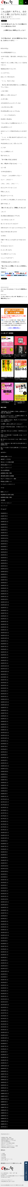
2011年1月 (3, 1029)
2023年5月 (3, 618)
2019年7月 (3, 746)
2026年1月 (3, 532)
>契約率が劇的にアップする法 (8, 1140)
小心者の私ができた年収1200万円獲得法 (7, 401)
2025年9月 (3, 543)
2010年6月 (3, 1049)
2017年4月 (3, 821)
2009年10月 (4, 1065)
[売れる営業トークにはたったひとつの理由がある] (20, 368)
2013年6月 (3, 949)
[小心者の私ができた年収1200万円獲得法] (7, 391)
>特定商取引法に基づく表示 (8, 1181)
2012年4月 (3, 988)
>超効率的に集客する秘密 (7, 1139)
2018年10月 (4, 771)
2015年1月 (3, 896)
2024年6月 (3, 582)
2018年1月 (3, 796)
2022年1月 (3, 663)
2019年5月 (3, 752)
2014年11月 (4, 902)
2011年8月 (3, 1010)
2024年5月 (3, 585)
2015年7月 (3, 879)
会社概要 (3, 500)
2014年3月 (3, 924)
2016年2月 (3, 860)
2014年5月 (3, 918)
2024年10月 (4, 571)
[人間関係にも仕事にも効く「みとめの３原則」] (7, 345)
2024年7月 (3, 580)
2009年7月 (3, 1074)
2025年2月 (3, 563)
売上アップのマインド (6, 467)
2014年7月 (3, 913)
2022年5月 (3, 652)
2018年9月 (3, 774)
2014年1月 (3, 929)
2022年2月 (3, 660)
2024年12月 (4, 568)
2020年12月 (4, 699)
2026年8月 (3, 513)
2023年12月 (4, 599)
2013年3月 (3, 957)
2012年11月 (4, 968)
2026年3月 (3, 527)
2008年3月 (3, 1118)
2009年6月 (3, 1076)
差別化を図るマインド (6, 464)
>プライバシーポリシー (6, 1180)
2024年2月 (3, 593)
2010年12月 (4, 1032)
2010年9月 (3, 1040)
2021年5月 (3, 685)
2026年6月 (3, 518)
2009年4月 (3, 1082)
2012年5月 (3, 985)
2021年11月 (4, 668)
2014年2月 (3, 927)
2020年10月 (4, 704)
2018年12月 (4, 766)
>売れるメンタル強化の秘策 (8, 1143)
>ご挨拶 (3, 1153)
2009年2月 (3, 1088)
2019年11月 (4, 735)
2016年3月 (3, 857)
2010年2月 (3, 1060)
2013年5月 (3, 952)
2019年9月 (3, 741)
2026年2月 (3, 530)
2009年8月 (3, 1071)
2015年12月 (4, 865)
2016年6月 (3, 849)
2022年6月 (3, 649)
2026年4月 (3, 524)
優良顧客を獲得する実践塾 (7, 476)
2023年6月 (3, 616)
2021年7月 (3, 679)
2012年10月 (4, 971)
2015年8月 (3, 877)
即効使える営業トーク (6, 481)
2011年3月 (3, 1024)
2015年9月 (3, 874)
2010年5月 (3, 1051)
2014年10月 (4, 904)
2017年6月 (3, 816)
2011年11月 (4, 1002)
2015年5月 (3, 885)
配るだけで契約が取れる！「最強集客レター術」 (19, 403)
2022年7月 (3, 646)
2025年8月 (3, 546)
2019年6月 (3, 749)
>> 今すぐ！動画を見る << (14, 327)
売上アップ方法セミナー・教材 (8, 478)
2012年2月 (3, 993)
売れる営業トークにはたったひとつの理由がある (20, 379)
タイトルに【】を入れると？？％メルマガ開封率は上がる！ (14, 289)
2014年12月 (4, 899)
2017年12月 (4, 799)
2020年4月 (3, 721)
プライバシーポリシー (6, 503)
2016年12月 (4, 832)
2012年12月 (4, 965)
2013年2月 (3, 960)
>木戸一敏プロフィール (6, 1159)
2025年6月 (3, 552)
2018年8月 (3, 777)
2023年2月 (3, 627)
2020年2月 (3, 727)
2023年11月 (4, 602)
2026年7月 (3, 516)
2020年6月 (3, 716)
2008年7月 (3, 1107)
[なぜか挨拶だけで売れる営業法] (7, 368)
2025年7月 (3, 549)
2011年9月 (3, 1007)
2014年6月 (3, 915)
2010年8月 (3, 1043)
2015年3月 (3, 890)
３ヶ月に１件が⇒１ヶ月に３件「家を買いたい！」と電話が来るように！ (14, 296)
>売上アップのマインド (6, 1144)
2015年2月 (3, 893)
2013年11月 (4, 935)
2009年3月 (3, 1085)
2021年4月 (3, 688)
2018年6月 (3, 782)
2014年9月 (3, 907)
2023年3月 (3, 624)
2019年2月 (3, 760)
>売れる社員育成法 (5, 1141)
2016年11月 (4, 835)
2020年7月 (3, 713)
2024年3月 (3, 591)
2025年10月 (4, 541)
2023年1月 (3, 629)
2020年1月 (3, 729)
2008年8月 (3, 1104)
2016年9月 (3, 840)
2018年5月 (3, 785)
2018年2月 (3, 793)
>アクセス (3, 1156)
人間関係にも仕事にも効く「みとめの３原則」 (7, 355)
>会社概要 (3, 1155)
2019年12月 (4, 732)
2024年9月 (3, 574)
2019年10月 (4, 738)
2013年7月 (3, 946)
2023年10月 (4, 604)
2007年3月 (3, 1126)
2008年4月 (3, 1115)
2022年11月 (4, 635)
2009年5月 (3, 1079)
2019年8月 (3, 743)
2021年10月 (4, 671)
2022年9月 (3, 641)
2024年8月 (3, 577)
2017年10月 (4, 804)
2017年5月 (3, 818)
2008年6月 (3, 1110)
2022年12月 (4, 632)
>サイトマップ (4, 1160)
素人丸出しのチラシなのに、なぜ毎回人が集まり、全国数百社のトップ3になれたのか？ (14, 416)
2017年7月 (3, 813)
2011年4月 (3, 1021)
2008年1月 (3, 1124)
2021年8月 (3, 677)
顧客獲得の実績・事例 (6, 473)
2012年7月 (3, 979)
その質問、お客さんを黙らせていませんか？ (12, 424)
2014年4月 (3, 921)
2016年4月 (3, 854)
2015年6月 (3, 882)
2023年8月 (3, 610)
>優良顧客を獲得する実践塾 (8, 1147)
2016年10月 (4, 838)
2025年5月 (3, 555)
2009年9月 (3, 1068)
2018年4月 (3, 788)
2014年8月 (3, 910)
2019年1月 (3, 763)
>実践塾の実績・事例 (6, 1137)
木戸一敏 (9, 18)
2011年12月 (4, 999)
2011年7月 (3, 1013)
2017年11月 (4, 802)
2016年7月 (3, 846)
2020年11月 (4, 702)
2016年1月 (3, 863)
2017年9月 (3, 807)
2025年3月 (3, 560)
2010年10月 (4, 1038)
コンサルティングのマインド (8, 484)
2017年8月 (3, 810)
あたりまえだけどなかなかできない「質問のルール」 (20, 356)
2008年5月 (3, 1113)
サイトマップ (4, 505)
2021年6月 (3, 682)
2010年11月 (4, 1035)
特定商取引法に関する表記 (7, 494)
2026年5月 (3, 521)
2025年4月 (3, 557)
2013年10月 (4, 938)
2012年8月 (3, 977)
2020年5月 (3, 718)
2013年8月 (3, 943)
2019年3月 (3, 757)
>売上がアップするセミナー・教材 (9, 1146)
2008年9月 (3, 1101)
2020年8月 (3, 710)
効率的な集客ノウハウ (6, 456)
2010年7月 (3, 1046)
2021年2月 (3, 693)
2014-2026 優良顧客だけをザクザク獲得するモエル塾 (12, 1185)
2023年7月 (3, 613)
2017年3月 (3, 824)
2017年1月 (3, 829)
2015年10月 (4, 871)
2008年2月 (3, 1121)
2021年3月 (3, 691)
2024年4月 (3, 588)
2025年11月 (4, 538)
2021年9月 (3, 674)
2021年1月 (3, 696)
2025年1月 (3, 566)
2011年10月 (4, 1004)
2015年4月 (3, 888)
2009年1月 (3, 1090)
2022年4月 (3, 654)
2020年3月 (3, 724)
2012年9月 (3, 974)
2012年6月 (3, 982)
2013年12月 (4, 932)
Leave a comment (16, 18)
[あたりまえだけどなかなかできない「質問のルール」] (20, 345)
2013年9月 (3, 940)
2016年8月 (3, 843)
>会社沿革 (3, 1157)
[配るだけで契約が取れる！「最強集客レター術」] (20, 391)
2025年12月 (4, 535)
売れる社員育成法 (5, 470)
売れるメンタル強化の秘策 (7, 462)
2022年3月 (3, 657)
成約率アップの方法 (6, 459)
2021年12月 (4, 666)
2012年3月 (3, 990)
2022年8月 (3, 643)
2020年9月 (3, 707)
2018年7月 (3, 779)
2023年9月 (3, 607)
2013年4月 (3, 954)
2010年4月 (3, 1054)
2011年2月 (3, 1027)
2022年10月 (4, 638)
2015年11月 (4, 868)
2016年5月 (3, 852)
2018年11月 (4, 768)
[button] (26, 1171)
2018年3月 (3, 791)
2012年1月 (3, 996)
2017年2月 (3, 827)
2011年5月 (3, 1018)
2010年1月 (3, 1063)
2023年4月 (3, 621)
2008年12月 (4, 1093)
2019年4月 (3, 754)
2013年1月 (3, 963)
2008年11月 (4, 1096)
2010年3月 (3, 1057)
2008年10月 (4, 1099)
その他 (2, 8)
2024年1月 (3, 596)
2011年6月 (3, 1015)
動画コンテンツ (4, 491)
